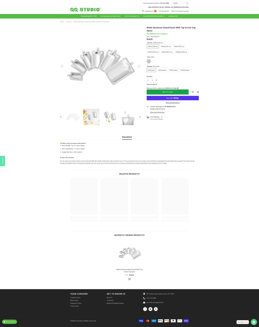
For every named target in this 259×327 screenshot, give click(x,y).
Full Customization (67, 149)
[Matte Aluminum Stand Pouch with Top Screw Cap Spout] (129, 253)
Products (69, 21)
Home (62, 21)
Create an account (183, 11)
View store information (157, 112)
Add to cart (167, 92)
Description (127, 137)
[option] (100, 66)
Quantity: (149, 76)
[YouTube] (156, 309)
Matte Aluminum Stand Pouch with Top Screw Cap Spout (129, 270)
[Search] (180, 3)
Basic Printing (66, 145)
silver (129, 279)
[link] (192, 92)
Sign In (173, 11)
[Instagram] (150, 309)
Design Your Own (67, 152)
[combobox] (179, 3)
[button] (62, 66)
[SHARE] (197, 92)
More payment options (173, 103)
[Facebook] (145, 309)
